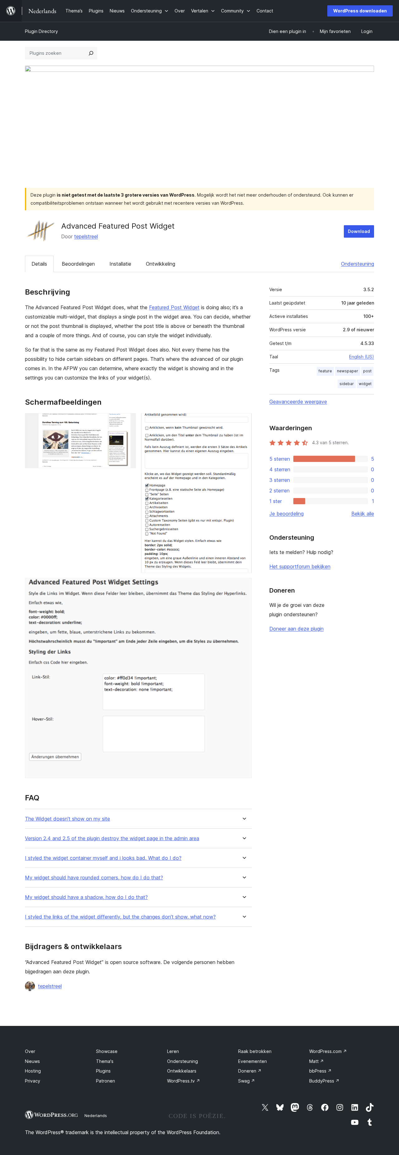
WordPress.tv (183, 1080)
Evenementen (252, 1061)
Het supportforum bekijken (299, 566)
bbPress (320, 1070)
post (367, 371)
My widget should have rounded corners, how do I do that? (94, 878)
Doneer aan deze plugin (296, 629)
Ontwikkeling (160, 264)
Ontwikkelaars (181, 1070)
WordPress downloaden (360, 10)
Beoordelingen (78, 264)
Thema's (104, 1061)
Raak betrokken (255, 1051)
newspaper (347, 371)
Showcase (107, 1051)
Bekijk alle (362, 513)
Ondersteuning (357, 264)
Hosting (33, 1070)
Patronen (105, 1080)
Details (39, 264)
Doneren (250, 1070)
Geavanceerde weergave (298, 401)
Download (359, 231)
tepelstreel (86, 236)
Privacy (32, 1080)
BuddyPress (324, 1080)
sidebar (346, 383)
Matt (316, 1061)
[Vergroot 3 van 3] (243, 586)
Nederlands (95, 1115)
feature (325, 371)
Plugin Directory (41, 31)
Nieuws (32, 1061)
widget (365, 383)
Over (30, 1051)
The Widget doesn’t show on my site (67, 819)
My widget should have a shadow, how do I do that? (86, 897)
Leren (173, 1051)
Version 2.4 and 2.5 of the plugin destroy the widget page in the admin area (112, 838)
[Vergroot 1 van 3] (127, 421)
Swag (246, 1080)
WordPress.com (328, 1051)
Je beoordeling (286, 513)
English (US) (361, 356)
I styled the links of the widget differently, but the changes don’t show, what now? (120, 917)
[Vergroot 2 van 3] (243, 421)
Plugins (103, 1070)
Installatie (120, 264)
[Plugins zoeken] (91, 53)
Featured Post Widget (174, 307)
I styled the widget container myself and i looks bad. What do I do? (103, 858)
